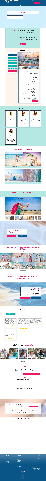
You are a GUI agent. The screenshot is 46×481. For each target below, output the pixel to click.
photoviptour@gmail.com (23, 412)
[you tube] (24, 461)
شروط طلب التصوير (37, 446)
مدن (39, 449)
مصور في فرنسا (7, 450)
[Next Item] (37, 59)
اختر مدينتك (8, 14)
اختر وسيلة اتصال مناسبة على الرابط (31, 99)
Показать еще (23, 271)
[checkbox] (22, 213)
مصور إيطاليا (7, 448)
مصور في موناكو (7, 451)
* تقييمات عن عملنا (37, 448)
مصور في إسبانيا (7, 449)
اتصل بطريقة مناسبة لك (37, 459)
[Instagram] (23, 461)
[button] (14, 5)
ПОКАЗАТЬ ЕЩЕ (23, 361)
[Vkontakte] (21, 461)
